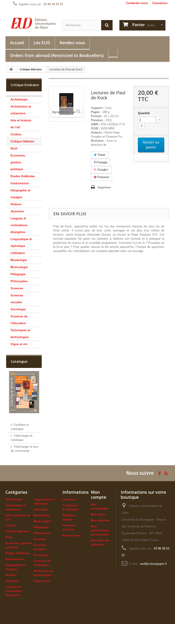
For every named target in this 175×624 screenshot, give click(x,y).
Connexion (159, 3)
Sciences (16, 288)
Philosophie (19, 281)
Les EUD (41, 42)
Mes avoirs (98, 514)
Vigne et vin (18, 344)
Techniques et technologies (20, 334)
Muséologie (18, 260)
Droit (13, 148)
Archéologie (19, 99)
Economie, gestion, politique (18, 162)
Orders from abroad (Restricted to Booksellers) (57, 55)
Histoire (15, 204)
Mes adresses (100, 520)
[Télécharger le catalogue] (24, 392)
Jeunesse (17, 211)
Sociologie (18, 309)
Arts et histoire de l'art (20, 124)
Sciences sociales (16, 299)
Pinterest (102, 177)
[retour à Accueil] (11, 69)
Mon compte (98, 494)
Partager (101, 162)
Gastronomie (19, 183)
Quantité (144, 113)
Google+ (103, 169)
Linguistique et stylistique (21, 242)
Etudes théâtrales (22, 176)
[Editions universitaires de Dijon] (33, 23)
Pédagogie (18, 274)
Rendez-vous (72, 42)
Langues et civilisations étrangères (19, 225)
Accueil (17, 42)
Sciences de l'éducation (19, 320)
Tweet (101, 155)
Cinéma (15, 134)
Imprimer (104, 187)
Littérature (17, 253)
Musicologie (19, 267)
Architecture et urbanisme (20, 110)
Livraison (69, 499)
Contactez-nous (137, 3)
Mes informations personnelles (100, 530)
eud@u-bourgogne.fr (153, 563)
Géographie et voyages (20, 194)
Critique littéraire (22, 141)
